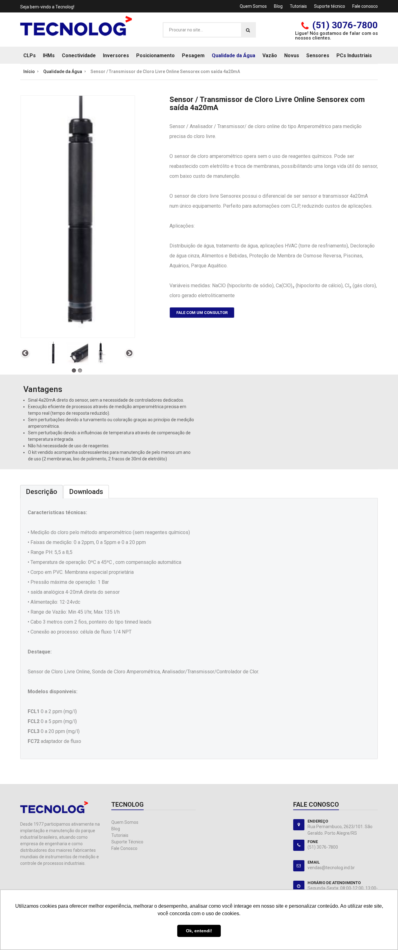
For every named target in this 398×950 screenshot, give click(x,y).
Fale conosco (365, 6)
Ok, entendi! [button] (199, 930)
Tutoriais (298, 6)
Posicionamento (155, 55)
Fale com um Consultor (202, 312)
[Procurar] (248, 30)
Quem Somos (253, 6)
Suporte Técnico (127, 841)
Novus (291, 55)
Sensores (317, 55)
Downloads (86, 492)
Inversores (116, 55)
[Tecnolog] (76, 29)
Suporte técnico (329, 6)
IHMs (49, 55)
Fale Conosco (124, 848)
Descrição (41, 492)
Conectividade (79, 55)
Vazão (269, 55)
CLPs (29, 55)
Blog (278, 6)
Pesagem (193, 55)
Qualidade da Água (233, 55)
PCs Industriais (354, 55)
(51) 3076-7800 (345, 25)
